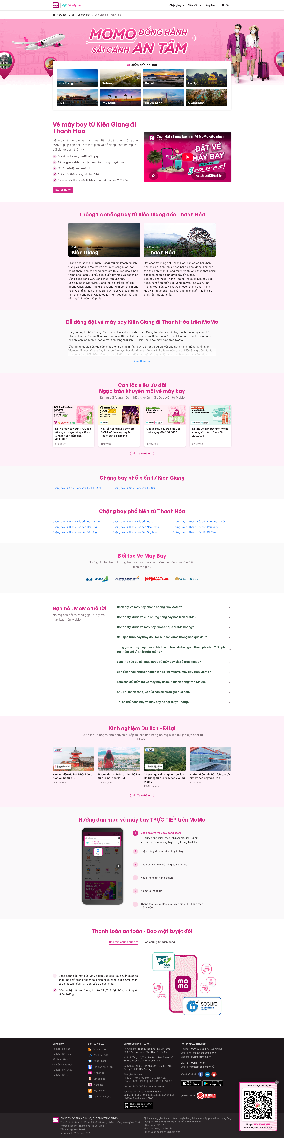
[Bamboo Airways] (97, 579)
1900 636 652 (206, 1048)
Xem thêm (140, 361)
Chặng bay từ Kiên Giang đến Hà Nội (134, 488)
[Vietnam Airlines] (186, 578)
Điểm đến (193, 5)
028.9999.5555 (132, 1094)
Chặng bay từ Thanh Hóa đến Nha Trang (136, 527)
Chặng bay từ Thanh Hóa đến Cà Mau (194, 532)
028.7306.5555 (150, 1091)
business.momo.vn (201, 1056)
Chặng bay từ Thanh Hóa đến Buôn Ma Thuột (199, 521)
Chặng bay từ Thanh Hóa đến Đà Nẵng (75, 532)
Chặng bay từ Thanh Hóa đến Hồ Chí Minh (77, 521)
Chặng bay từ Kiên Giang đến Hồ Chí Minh (77, 488)
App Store (191, 1083)
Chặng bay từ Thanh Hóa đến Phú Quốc (195, 527)
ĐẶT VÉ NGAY (63, 189)
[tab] (142, 65)
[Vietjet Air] (157, 579)
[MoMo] (54, 14)
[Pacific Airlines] (127, 578)
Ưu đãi (225, 5)
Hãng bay (210, 5)
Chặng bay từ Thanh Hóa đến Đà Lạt (133, 521)
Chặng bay (175, 5)
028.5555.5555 (152, 1094)
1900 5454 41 (140, 1086)
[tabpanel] (142, 87)
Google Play (212, 1083)
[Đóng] (277, 1082)
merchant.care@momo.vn (202, 1052)
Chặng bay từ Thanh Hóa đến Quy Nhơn (135, 532)
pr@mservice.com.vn (199, 1066)
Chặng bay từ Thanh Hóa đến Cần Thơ (75, 527)
